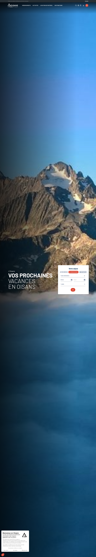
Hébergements (26, 5)
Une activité (83, 272)
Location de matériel (46, 5)
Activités (35, 5)
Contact (86, 1)
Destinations (58, 5)
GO (73, 289)
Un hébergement (73, 272)
